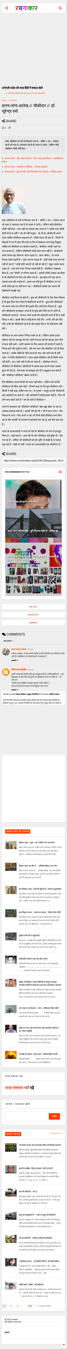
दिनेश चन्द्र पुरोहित (19, 669)
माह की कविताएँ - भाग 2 (28, 1191)
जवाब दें (13, 660)
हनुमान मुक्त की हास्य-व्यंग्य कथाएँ (23, 501)
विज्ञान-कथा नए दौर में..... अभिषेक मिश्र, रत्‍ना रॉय (38, 866)
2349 (30, 1306)
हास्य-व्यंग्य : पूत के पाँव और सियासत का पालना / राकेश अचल (33, 171)
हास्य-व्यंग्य (13, 100)
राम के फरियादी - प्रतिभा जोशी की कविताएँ (35, 1238)
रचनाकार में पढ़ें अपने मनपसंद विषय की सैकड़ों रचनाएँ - (40, 1145)
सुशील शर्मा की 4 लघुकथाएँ (29, 935)
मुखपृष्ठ (7, 1332)
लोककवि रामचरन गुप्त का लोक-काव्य (33, 958)
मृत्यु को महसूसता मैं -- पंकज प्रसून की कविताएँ (37, 1215)
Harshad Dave (19, 649)
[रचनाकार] (26, 9)
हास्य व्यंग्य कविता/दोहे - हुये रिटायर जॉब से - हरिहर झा (33, 530)
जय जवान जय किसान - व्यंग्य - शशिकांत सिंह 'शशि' (39, 1008)
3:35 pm (30, 670)
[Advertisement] (33, 48)
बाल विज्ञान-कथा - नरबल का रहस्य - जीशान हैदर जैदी (40, 912)
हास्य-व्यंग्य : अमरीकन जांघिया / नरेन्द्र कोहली (26, 166)
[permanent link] (9, 128)
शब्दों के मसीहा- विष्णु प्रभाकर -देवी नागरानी (36, 1168)
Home (4, 100)
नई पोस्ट (33, 607)
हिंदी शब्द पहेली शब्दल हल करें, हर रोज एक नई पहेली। (27, 93)
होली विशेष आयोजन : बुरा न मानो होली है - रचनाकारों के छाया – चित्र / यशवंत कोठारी (33, 558)
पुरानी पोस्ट (33, 615)
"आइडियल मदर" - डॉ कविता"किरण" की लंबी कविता (39, 1261)
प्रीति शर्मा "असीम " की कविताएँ (31, 1284)
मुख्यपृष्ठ (33, 623)
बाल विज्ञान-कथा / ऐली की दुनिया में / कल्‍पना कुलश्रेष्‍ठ (40, 889)
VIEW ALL (55, 1133)
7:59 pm (30, 649)
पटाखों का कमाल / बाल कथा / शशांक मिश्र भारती (38, 1054)
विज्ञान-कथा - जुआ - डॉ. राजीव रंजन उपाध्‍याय (37, 842)
